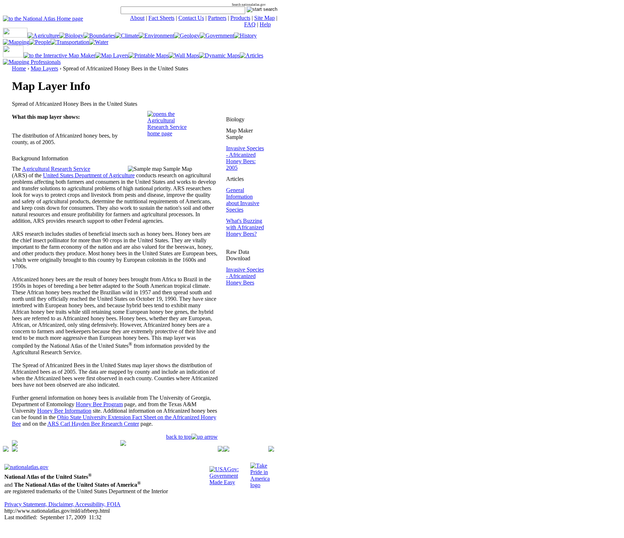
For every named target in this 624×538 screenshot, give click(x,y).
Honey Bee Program (99, 404)
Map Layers (44, 68)
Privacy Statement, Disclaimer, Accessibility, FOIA (62, 504)
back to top (178, 437)
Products (240, 18)
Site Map (264, 18)
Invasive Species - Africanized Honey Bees (245, 276)
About (137, 18)
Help (265, 24)
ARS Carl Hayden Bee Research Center (93, 424)
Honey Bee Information (64, 411)
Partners (217, 18)
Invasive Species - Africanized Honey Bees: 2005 (245, 158)
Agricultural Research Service (56, 169)
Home (19, 68)
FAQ (250, 24)
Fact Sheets (161, 18)
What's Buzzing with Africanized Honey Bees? (245, 227)
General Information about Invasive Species (242, 200)
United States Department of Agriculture (89, 175)
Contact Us (191, 18)
